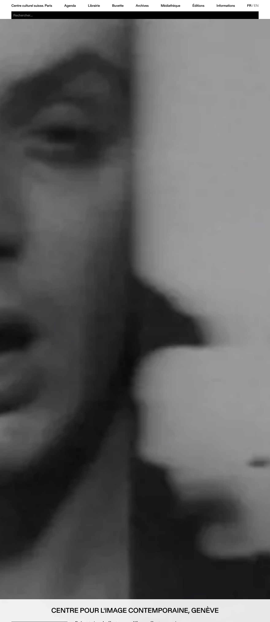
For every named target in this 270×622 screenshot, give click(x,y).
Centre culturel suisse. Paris (31, 6)
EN (256, 6)
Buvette (118, 6)
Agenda (70, 6)
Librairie (94, 6)
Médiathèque (170, 6)
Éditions (198, 6)
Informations (226, 6)
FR (249, 6)
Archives (142, 6)
